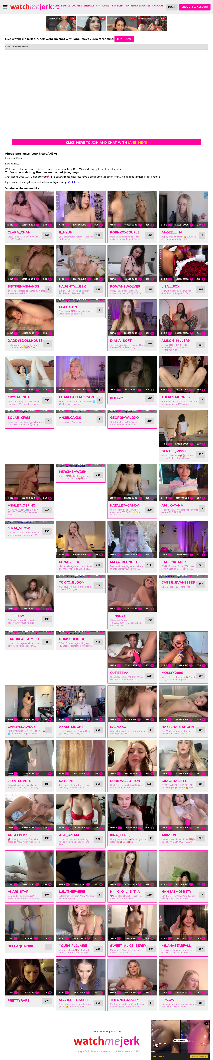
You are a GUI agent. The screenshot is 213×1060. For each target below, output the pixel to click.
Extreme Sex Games (138, 5)
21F (201, 345)
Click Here (74, 182)
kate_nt (66, 781)
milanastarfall (176, 945)
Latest (106, 5)
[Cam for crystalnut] (29, 374)
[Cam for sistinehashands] (29, 263)
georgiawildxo (124, 417)
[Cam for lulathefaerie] (80, 869)
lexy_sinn (68, 307)
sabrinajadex (174, 562)
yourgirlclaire (73, 945)
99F (149, 398)
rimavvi (168, 1000)
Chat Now (124, 39)
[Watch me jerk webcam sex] (31, 7)
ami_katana (172, 505)
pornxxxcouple (125, 232)
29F (201, 289)
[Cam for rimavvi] (183, 977)
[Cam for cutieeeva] (132, 650)
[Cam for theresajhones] (183, 374)
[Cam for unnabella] (80, 539)
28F (98, 235)
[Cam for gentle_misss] (183, 428)
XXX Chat (157, 5)
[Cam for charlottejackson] (80, 374)
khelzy (116, 398)
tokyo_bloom (72, 582)
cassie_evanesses (178, 582)
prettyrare (18, 1000)
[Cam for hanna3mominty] (183, 869)
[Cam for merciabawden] (80, 465)
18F (149, 289)
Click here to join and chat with (106, 142)
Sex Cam (115, 1031)
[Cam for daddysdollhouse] (29, 318)
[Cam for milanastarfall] (183, 923)
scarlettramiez (74, 1000)
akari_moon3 (71, 727)
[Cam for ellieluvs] (29, 593)
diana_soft (121, 340)
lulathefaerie (72, 891)
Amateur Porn (100, 1031)
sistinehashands (23, 286)
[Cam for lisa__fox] (183, 263)
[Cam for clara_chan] (29, 209)
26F (47, 235)
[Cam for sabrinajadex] (183, 539)
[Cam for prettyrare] (29, 977)
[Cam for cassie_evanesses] (183, 576)
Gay (98, 5)
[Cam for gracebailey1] (183, 758)
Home (56, 5)
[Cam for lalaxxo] (132, 704)
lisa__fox (170, 286)
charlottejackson (76, 397)
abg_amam (69, 835)
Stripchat (118, 5)
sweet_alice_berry (128, 945)
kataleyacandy (124, 505)
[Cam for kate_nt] (80, 758)
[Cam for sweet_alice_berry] (132, 923)
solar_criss (19, 417)
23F (149, 420)
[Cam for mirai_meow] (29, 522)
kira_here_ (120, 835)
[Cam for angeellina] (183, 209)
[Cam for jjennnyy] (132, 593)
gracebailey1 (174, 781)
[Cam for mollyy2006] (183, 650)
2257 (137, 1051)
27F (149, 235)
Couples (77, 5)
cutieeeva (119, 673)
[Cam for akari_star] (29, 869)
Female (65, 5)
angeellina (171, 232)
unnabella (69, 562)
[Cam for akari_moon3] (80, 704)
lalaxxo (118, 727)
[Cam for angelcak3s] (80, 411)
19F (149, 565)
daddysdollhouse (25, 340)
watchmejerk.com (104, 1051)
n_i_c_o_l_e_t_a (125, 891)
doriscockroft (73, 639)
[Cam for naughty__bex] (80, 263)
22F (201, 454)
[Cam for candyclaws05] (29, 704)
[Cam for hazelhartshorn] (183, 704)
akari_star (18, 891)
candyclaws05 (21, 727)
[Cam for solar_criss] (29, 411)
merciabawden (73, 471)
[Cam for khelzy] (132, 374)
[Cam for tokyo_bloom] (80, 576)
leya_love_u (19, 781)
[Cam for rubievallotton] (132, 758)
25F (149, 343)
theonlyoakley (124, 1000)
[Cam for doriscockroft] (80, 633)
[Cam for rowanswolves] (132, 263)
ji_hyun (65, 232)
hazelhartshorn (177, 727)
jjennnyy (118, 616)
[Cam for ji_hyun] (80, 209)
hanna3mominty (176, 891)
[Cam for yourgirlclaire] (80, 923)
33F (47, 400)
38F (47, 642)
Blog (56, 8)
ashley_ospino (21, 505)
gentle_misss (174, 451)
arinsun (168, 835)
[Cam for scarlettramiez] (80, 977)
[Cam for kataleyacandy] (132, 482)
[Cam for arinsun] (183, 812)
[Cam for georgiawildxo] (132, 411)
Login (171, 6)
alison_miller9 (175, 340)
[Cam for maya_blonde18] (132, 539)
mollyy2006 (172, 673)
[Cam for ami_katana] (183, 482)
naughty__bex (72, 286)
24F (47, 343)
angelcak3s (70, 417)
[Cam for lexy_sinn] (80, 301)
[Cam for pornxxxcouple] (132, 209)
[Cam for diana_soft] (132, 318)
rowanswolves (125, 286)
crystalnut (18, 397)
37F (98, 289)
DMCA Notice (124, 1051)
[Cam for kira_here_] (132, 812)
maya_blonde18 (124, 562)
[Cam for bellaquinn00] (29, 923)
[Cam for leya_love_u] (29, 758)
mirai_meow (19, 528)
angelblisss (19, 835)
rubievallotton (125, 781)
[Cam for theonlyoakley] (132, 977)
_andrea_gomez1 (24, 639)
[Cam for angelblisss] (29, 812)
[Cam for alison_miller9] (183, 318)
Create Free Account (195, 6)
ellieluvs (16, 616)
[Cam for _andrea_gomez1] (29, 633)
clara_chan (19, 232)
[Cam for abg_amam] (80, 812)
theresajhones (175, 397)
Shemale (89, 5)
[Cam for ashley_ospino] (29, 482)
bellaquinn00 (20, 946)
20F (98, 565)
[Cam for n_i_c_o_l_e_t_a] (132, 869)
